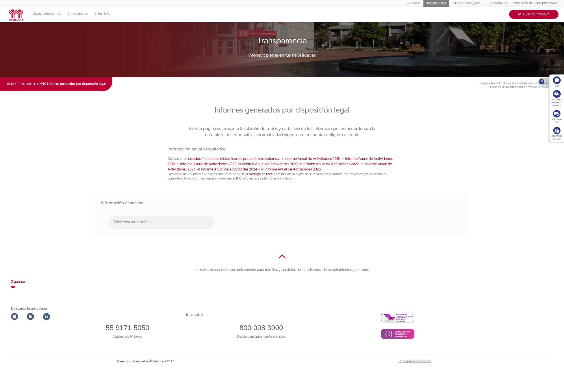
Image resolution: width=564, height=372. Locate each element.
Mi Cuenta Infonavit (533, 14)
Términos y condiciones (414, 361)
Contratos (413, 3)
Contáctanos (498, 3)
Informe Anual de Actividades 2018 (312, 159)
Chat (557, 86)
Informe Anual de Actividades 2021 (269, 164)
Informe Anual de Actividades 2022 (331, 164)
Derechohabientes (47, 14)
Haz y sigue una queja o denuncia (556, 103)
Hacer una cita (557, 121)
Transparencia (436, 3)
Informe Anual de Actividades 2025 (293, 169)
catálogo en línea (261, 174)
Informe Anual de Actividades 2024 (229, 169)
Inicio (10, 84)
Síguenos (18, 282)
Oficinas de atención (556, 137)
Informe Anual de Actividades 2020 (208, 164)
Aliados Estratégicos (466, 3)
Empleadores (78, 14)
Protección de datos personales (535, 3)
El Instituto (103, 14)
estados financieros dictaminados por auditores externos (233, 159)
